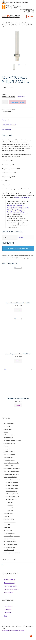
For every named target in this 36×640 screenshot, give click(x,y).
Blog (5, 616)
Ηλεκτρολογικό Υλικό (9, 443)
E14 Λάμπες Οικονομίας (12, 482)
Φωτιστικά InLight (9, 423)
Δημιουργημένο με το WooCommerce (13, 630)
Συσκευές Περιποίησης (10, 522)
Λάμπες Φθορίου (8, 513)
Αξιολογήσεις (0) (6, 129)
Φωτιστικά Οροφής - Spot (10, 544)
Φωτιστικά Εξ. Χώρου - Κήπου (12, 536)
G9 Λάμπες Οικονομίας (11, 491)
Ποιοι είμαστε (8, 606)
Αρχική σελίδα (6, 23)
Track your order (8, 592)
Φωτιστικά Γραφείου (9, 533)
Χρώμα (4, 94)
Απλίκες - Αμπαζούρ (9, 434)
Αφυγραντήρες (8, 429)
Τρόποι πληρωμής (9, 583)
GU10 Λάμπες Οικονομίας (12, 494)
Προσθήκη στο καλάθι (17, 102)
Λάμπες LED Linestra (9, 451)
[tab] (18, 119)
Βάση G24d (10, 508)
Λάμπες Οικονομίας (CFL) (18, 23)
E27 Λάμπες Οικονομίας (12, 485)
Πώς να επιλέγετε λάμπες (22, 197)
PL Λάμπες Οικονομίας (11, 499)
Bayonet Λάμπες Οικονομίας (13, 480)
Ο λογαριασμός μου (6, 637)
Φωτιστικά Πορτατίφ (9, 547)
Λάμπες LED (7, 449)
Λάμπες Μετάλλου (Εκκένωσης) (12, 471)
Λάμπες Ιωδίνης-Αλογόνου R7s (12, 468)
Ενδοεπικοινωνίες (8, 437)
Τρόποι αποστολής (9, 579)
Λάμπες (21, 212)
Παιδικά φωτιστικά (9, 550)
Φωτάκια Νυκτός (8, 530)
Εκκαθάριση (21, 96)
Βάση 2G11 (10, 502)
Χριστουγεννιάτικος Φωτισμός (12, 553)
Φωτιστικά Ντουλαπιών (10, 541)
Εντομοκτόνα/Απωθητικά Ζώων (12, 440)
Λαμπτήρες (11, 205)
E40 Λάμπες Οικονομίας (12, 488)
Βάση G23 (11, 25)
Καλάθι (27, 636)
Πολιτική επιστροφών (10, 586)
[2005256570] (18, 46)
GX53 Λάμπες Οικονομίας (12, 496)
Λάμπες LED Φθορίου (9, 454)
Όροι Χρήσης (8, 609)
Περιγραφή (5, 120)
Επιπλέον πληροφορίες (9, 125)
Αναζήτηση (18, 637)
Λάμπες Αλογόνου (8, 457)
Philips (21, 237)
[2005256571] (22, 67)
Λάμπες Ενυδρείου (8, 465)
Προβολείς (6, 516)
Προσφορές (7, 426)
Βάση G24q (10, 510)
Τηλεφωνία (7, 527)
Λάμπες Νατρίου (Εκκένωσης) (11, 474)
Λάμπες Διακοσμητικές (10, 460)
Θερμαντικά (7, 446)
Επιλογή (18, 310)
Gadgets (6, 432)
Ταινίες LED (7, 524)
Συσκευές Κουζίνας (9, 519)
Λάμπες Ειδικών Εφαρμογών (11, 463)
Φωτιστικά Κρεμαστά (9, 538)
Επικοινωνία (7, 612)
